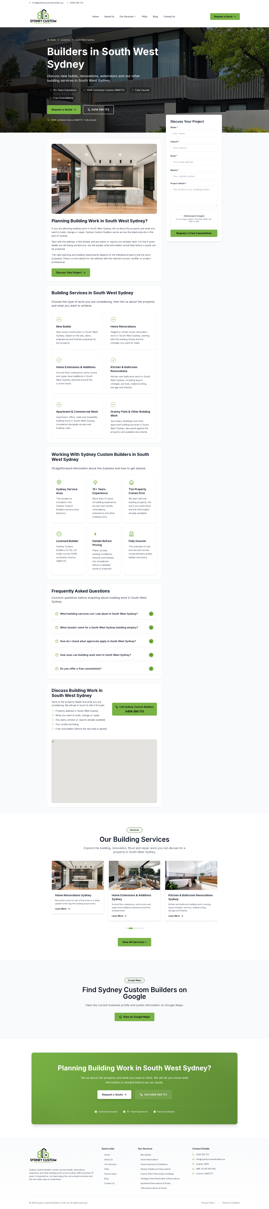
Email (174, 156)
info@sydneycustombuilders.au (210, 1159)
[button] (114, 1094)
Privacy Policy (207, 1203)
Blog (155, 16)
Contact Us (169, 16)
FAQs (144, 16)
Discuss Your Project (69, 272)
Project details (178, 183)
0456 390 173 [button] (100, 109)
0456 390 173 (202, 1154)
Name (174, 127)
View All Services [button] (133, 942)
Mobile (175, 170)
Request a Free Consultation (194, 233)
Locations (65, 40)
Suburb (175, 141)
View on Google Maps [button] (136, 1016)
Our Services (126, 16)
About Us (109, 16)
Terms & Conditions (231, 1203)
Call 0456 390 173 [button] (155, 1094)
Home (95, 16)
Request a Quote (223, 16)
